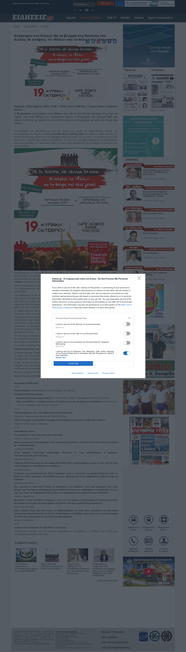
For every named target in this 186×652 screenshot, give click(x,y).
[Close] (140, 279)
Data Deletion (77, 373)
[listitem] (93, 318)
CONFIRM (73, 364)
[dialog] (93, 326)
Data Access (93, 373)
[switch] (126, 324)
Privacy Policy (108, 373)
